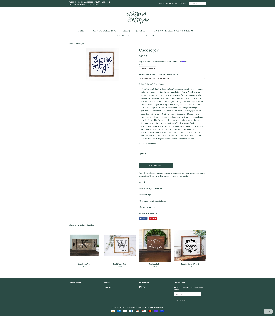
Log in (160, 3)
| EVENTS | (141, 31)
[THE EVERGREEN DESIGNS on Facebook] (140, 288)
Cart (184, 3)
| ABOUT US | (122, 35)
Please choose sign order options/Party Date (158, 74)
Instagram (107, 287)
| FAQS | (137, 35)
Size (141, 65)
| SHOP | (126, 31)
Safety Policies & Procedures (151, 84)
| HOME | (81, 31)
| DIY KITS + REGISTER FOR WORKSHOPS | (174, 31)
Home (71, 43)
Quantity (143, 153)
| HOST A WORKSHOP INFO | (104, 31)
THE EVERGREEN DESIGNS (136, 307)
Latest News (75, 282)
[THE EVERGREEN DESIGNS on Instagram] (144, 288)
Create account (171, 3)
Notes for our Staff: (147, 144)
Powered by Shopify (155, 307)
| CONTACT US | (152, 35)
